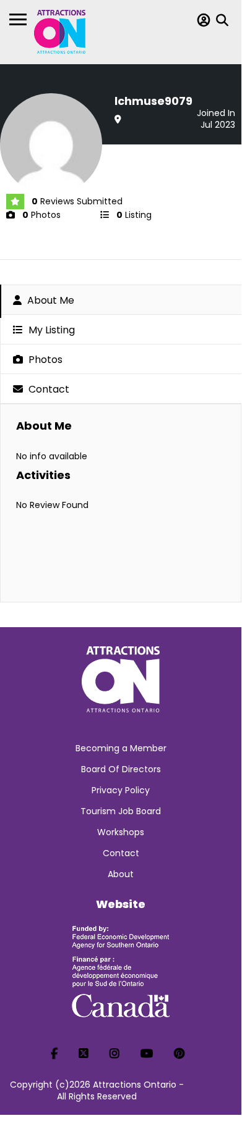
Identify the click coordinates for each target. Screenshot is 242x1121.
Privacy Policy (121, 790)
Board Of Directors (121, 769)
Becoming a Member (121, 748)
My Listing (50, 330)
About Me (49, 300)
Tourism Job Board (120, 811)
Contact (47, 389)
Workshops (120, 832)
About (121, 874)
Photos (44, 359)
